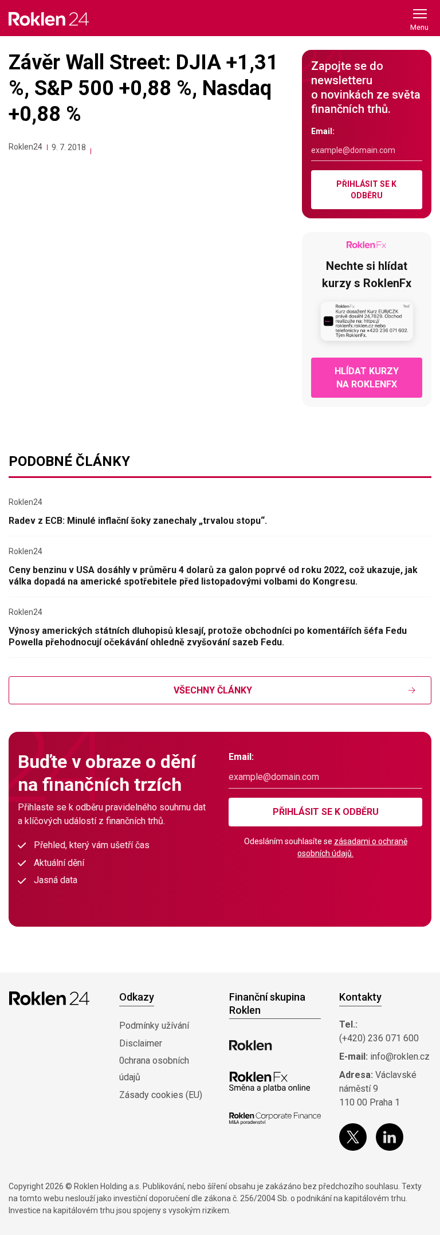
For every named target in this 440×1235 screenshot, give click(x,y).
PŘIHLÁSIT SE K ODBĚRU (366, 189)
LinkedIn (389, 1137)
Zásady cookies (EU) (160, 1094)
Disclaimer (140, 1043)
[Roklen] (250, 1045)
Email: (323, 131)
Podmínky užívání (154, 1025)
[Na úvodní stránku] (49, 18)
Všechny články (213, 690)
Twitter (353, 1137)
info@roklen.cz (400, 1056)
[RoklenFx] (269, 1082)
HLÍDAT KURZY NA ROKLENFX (367, 378)
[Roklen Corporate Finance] (275, 1118)
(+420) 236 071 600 (379, 1038)
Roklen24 (25, 146)
